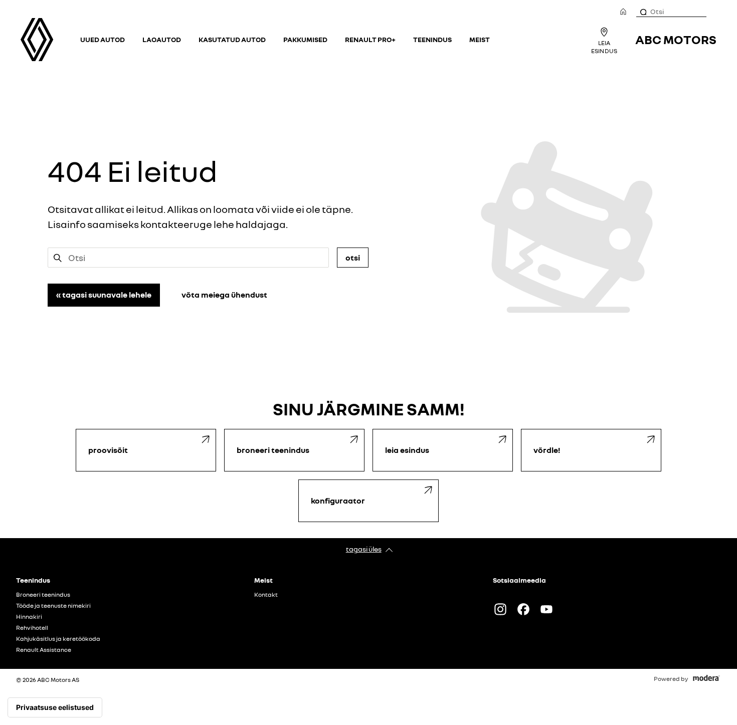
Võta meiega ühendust (224, 295)
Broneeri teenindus (43, 595)
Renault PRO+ (370, 39)
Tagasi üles (364, 549)
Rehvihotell (32, 628)
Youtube (546, 609)
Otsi (352, 258)
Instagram (500, 609)
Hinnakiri (29, 617)
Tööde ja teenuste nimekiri (53, 606)
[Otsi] (642, 11)
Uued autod (102, 39)
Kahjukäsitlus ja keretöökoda (58, 639)
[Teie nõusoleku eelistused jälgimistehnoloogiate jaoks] (55, 707)
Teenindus (432, 39)
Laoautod (161, 39)
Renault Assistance (43, 650)
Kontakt (266, 595)
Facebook (523, 609)
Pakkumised (305, 39)
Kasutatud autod (232, 39)
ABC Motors (675, 39)
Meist (479, 39)
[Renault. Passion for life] (37, 39)
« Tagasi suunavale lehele (103, 295)
